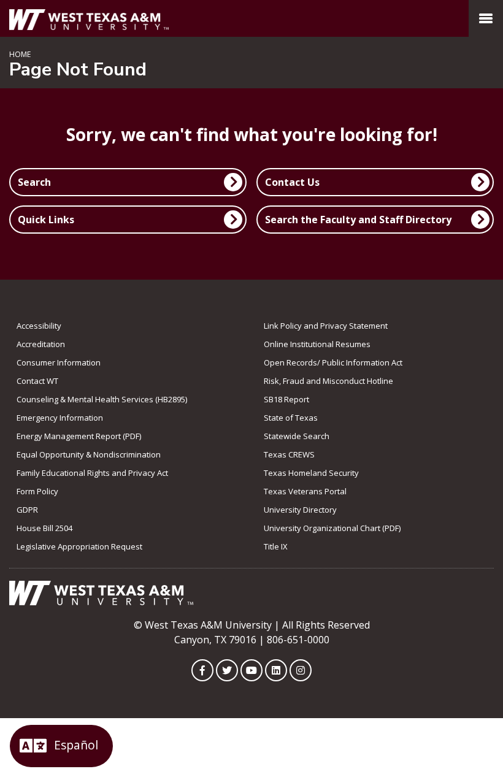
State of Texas (291, 417)
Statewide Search (296, 436)
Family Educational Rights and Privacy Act (92, 472)
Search (34, 182)
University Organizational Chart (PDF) (332, 528)
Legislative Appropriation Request (79, 546)
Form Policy (37, 491)
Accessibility (39, 325)
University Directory (300, 509)
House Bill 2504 (44, 528)
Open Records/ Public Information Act (333, 362)
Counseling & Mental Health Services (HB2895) (102, 399)
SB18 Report (286, 399)
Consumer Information (59, 362)
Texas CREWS (289, 454)
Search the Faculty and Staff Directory (358, 219)
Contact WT (37, 380)
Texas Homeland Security (311, 472)
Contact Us (292, 182)
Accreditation (41, 344)
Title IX (276, 546)
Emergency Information (60, 417)
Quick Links (46, 219)
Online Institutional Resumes (317, 344)
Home (20, 54)
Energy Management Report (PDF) (79, 436)
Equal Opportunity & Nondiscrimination (89, 454)
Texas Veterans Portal (305, 491)
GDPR (27, 509)
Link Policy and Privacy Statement (326, 325)
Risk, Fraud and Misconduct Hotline (328, 380)
